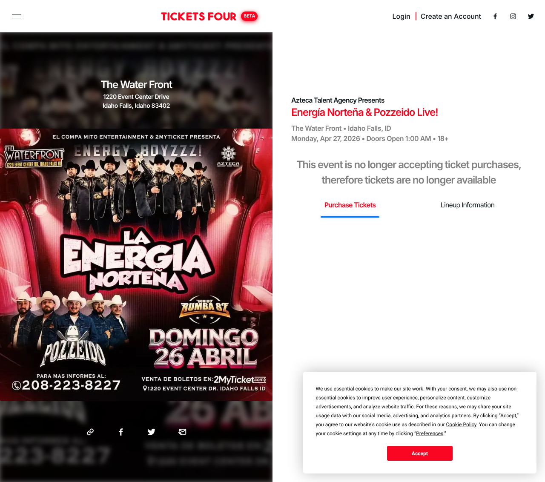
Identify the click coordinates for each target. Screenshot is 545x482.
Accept (420, 453)
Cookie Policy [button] (461, 424)
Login (401, 16)
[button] (90, 431)
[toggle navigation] (16, 16)
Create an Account (451, 16)
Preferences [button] (429, 433)
